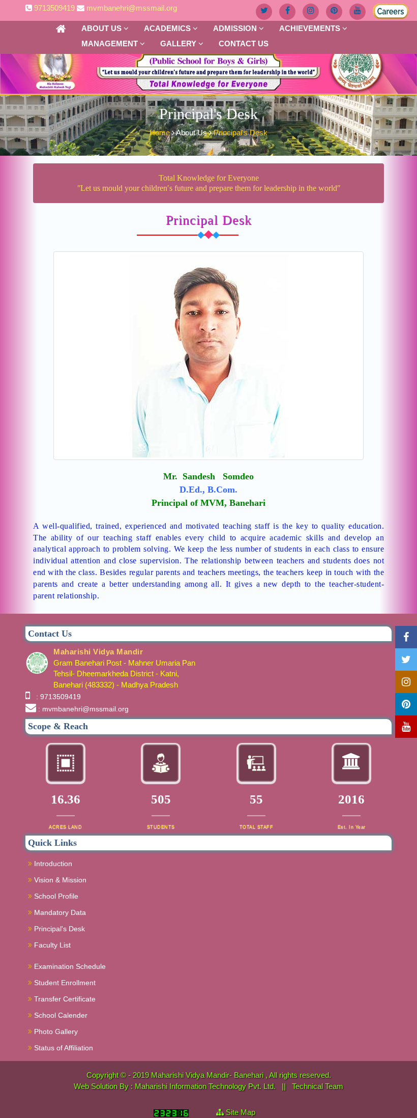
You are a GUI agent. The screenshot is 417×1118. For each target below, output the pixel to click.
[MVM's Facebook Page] (287, 12)
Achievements (310, 28)
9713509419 (54, 8)
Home (161, 132)
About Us (102, 28)
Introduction (52, 863)
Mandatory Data (59, 912)
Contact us (244, 43)
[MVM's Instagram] (311, 12)
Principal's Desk (240, 132)
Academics (168, 28)
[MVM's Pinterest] (334, 12)
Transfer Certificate (64, 999)
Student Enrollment (64, 983)
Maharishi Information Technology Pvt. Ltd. (206, 1086)
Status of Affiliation (62, 1048)
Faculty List (51, 945)
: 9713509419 (56, 697)
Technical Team (317, 1086)
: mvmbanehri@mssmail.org (83, 709)
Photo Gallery (55, 1031)
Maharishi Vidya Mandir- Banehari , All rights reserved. (241, 1075)
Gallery (179, 43)
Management (110, 43)
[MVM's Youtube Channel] (357, 12)
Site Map (244, 1112)
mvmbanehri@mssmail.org (131, 8)
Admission (236, 28)
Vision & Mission (59, 880)
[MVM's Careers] (381, 9)
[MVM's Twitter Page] (264, 12)
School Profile (55, 896)
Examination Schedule (69, 966)
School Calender (59, 1015)
